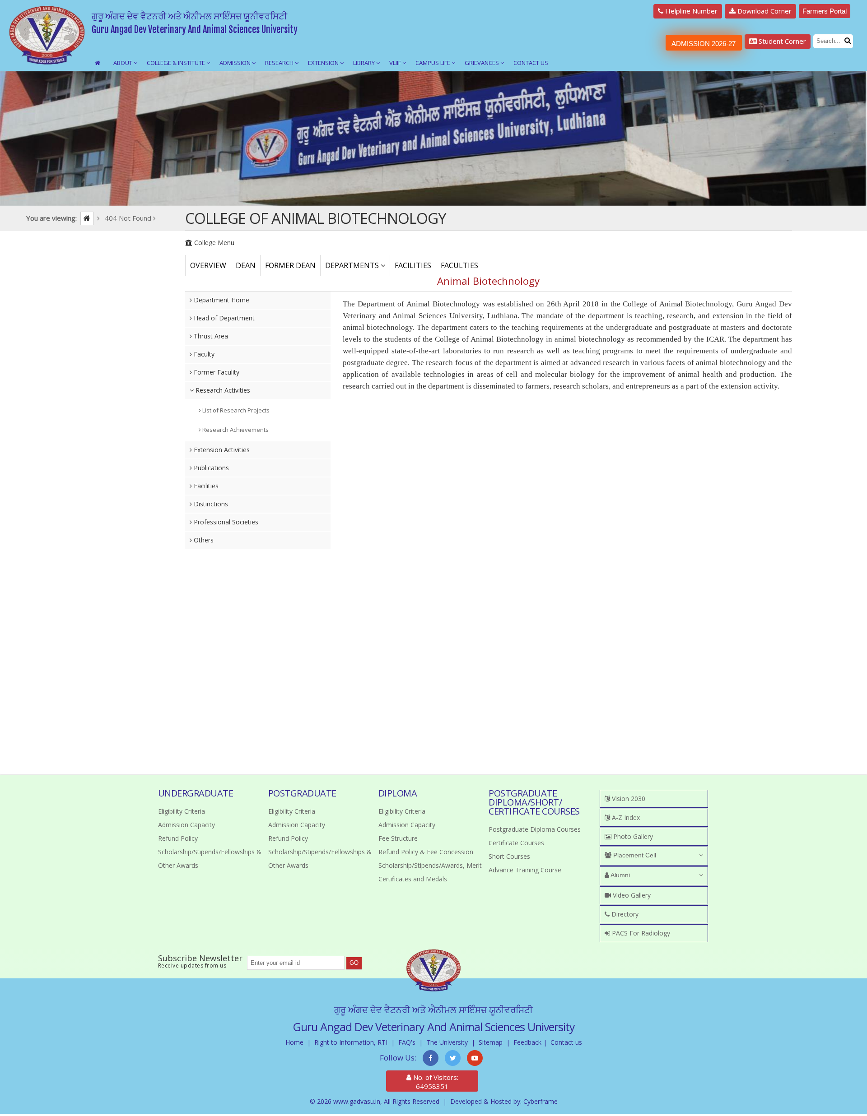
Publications (210, 467)
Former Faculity (215, 372)
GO (354, 962)
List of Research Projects (235, 410)
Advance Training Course (525, 870)
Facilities (205, 486)
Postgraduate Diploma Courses (535, 829)
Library (364, 63)
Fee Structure (398, 838)
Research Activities (222, 390)
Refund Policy (178, 838)
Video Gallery (631, 895)
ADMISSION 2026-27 (703, 43)
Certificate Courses (516, 842)
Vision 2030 (627, 798)
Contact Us (530, 63)
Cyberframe (540, 1101)
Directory (624, 914)
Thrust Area (210, 336)
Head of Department (223, 318)
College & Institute (176, 63)
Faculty (203, 354)
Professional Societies (225, 522)
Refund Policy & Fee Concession (425, 851)
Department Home (220, 300)
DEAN (246, 265)
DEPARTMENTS (353, 265)
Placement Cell (633, 855)
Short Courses (509, 856)
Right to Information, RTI (350, 1042)
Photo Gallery (632, 836)
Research (280, 63)
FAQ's (406, 1042)
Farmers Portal (824, 11)
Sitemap (491, 1042)
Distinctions (210, 504)
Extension (324, 63)
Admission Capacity (186, 824)
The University (447, 1042)
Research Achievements (235, 430)
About (123, 63)
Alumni (619, 875)
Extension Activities (221, 449)
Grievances (482, 63)
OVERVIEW (208, 265)
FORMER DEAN (290, 265)
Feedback (527, 1042)
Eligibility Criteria (181, 811)
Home (294, 1042)
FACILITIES (413, 265)
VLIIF (395, 63)
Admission (235, 63)
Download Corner (764, 10)
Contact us (566, 1042)
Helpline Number (690, 10)
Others (203, 540)
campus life (433, 63)
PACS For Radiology (640, 933)
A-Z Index (625, 817)
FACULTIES (459, 265)
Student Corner (781, 41)
